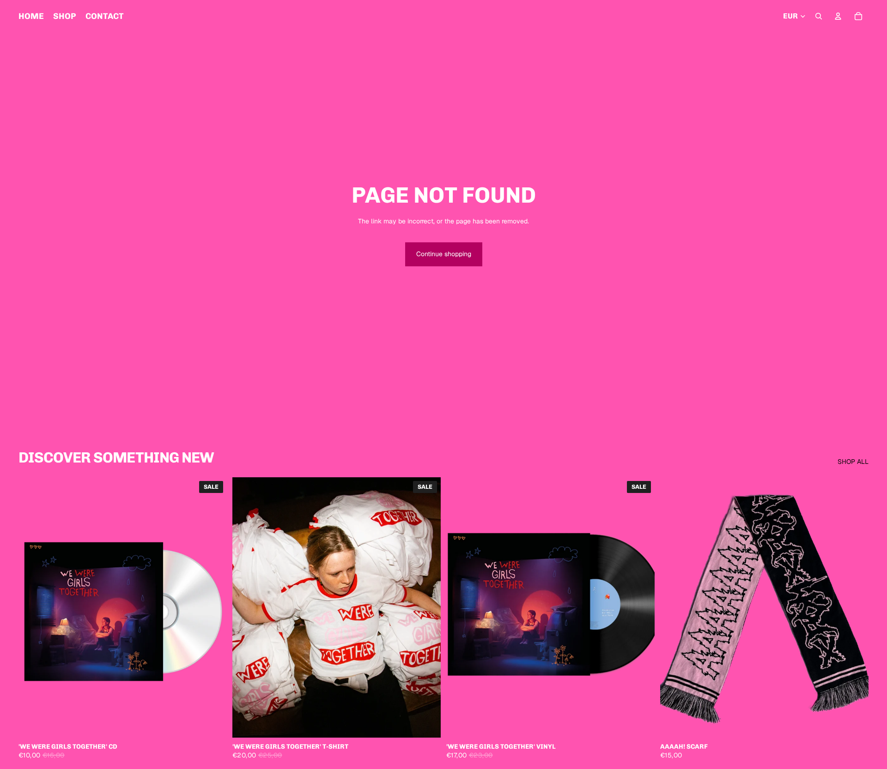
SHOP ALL (853, 461)
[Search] (818, 16)
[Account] (838, 16)
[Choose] (426, 723)
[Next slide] (427, 607)
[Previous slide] (246, 607)
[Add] (212, 723)
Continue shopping (443, 254)
